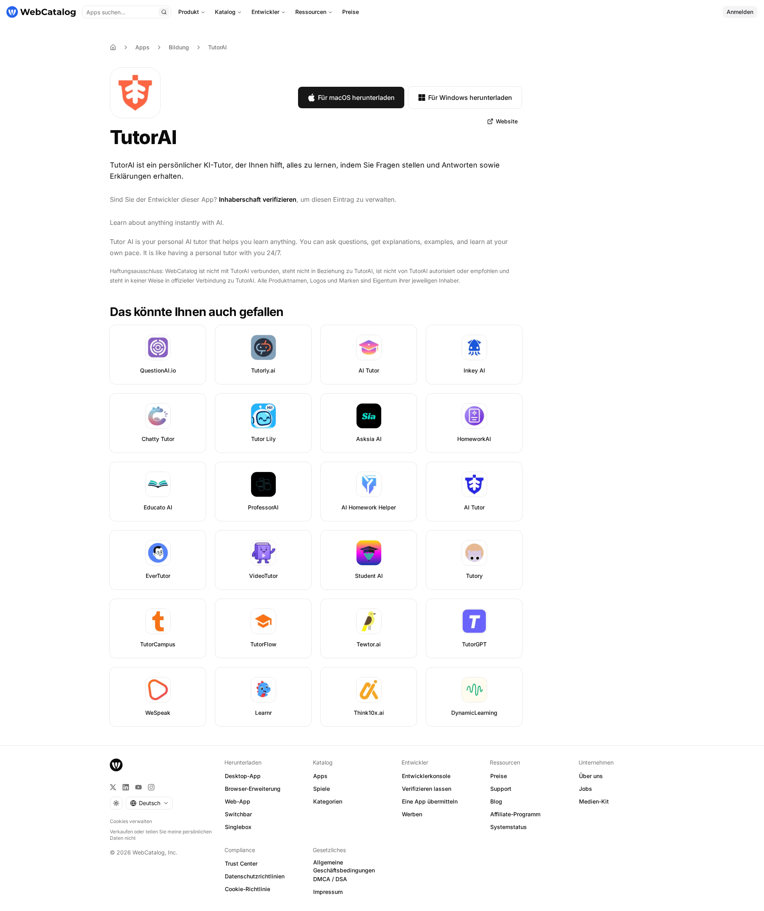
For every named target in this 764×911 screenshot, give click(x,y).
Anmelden (740, 11)
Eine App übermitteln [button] (430, 801)
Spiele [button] (321, 788)
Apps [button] (320, 775)
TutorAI (217, 47)
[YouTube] (138, 787)
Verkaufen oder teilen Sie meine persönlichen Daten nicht (161, 835)
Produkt (188, 11)
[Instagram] (151, 787)
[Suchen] (164, 12)
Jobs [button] (585, 788)
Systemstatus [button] (508, 826)
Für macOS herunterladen (356, 97)
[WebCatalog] (116, 765)
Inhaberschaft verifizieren (257, 199)
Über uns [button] (591, 775)
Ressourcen (310, 11)
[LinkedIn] (126, 787)
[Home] (113, 47)
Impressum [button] (328, 891)
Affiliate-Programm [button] (515, 814)
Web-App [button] (237, 801)
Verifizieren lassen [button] (426, 788)
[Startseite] (41, 12)
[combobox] (149, 803)
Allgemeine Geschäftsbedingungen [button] (344, 866)
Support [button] (500, 788)
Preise (350, 11)
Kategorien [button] (327, 801)
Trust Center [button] (241, 863)
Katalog (225, 11)
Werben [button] (412, 814)
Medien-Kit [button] (594, 801)
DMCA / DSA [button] (330, 879)
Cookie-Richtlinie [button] (247, 889)
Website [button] (507, 121)
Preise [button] (498, 775)
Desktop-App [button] (243, 775)
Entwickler (265, 11)
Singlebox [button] (238, 826)
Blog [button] (496, 801)
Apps (142, 47)
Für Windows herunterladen (470, 97)
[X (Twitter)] (113, 787)
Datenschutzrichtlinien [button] (255, 876)
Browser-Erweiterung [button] (253, 788)
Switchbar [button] (238, 814)
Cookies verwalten (131, 821)
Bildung (179, 47)
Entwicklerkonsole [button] (426, 775)
